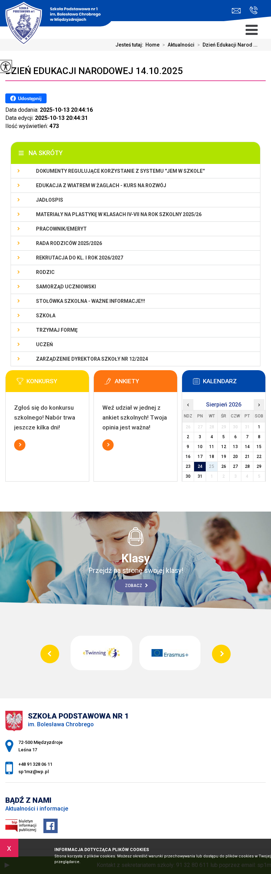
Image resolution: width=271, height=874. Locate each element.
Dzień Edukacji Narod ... (227, 44)
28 (247, 466)
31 (200, 476)
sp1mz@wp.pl (238, 10)
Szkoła (45, 315)
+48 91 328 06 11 (251, 10)
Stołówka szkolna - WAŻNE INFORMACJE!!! (90, 301)
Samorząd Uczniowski (66, 286)
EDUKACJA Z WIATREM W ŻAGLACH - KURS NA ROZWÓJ (101, 185)
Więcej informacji (19, 445)
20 (235, 456)
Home (152, 44)
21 (247, 456)
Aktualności (178, 44)
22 (259, 456)
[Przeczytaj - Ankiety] (146, 383)
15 (259, 446)
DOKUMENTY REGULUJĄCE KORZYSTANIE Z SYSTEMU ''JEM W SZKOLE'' (120, 171)
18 (211, 456)
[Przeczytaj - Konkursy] (58, 383)
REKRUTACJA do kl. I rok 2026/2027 (79, 258)
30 (188, 476)
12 (223, 446)
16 (188, 456)
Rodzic (45, 272)
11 (211, 446)
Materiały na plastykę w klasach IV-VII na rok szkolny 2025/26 (118, 214)
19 (223, 456)
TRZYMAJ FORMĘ (57, 330)
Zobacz (134, 585)
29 (259, 466)
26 (223, 466)
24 (200, 466)
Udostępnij (30, 98)
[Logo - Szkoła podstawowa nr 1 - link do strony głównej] (57, 14)
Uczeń (44, 344)
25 (211, 466)
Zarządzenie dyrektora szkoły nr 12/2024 (92, 359)
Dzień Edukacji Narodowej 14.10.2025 (94, 71)
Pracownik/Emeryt (61, 229)
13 (235, 446)
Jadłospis (49, 200)
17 (200, 456)
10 (200, 446)
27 (235, 466)
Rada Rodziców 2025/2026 (69, 243)
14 (247, 446)
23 (188, 466)
